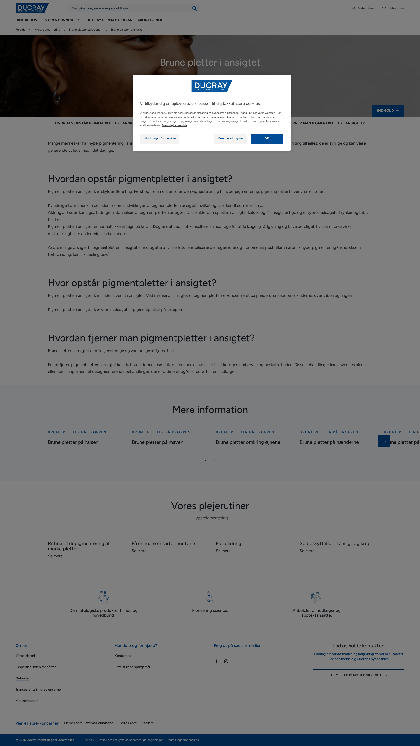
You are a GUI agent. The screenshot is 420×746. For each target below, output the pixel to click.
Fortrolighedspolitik (174, 125)
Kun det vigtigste (230, 138)
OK (267, 138)
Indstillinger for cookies (159, 138)
